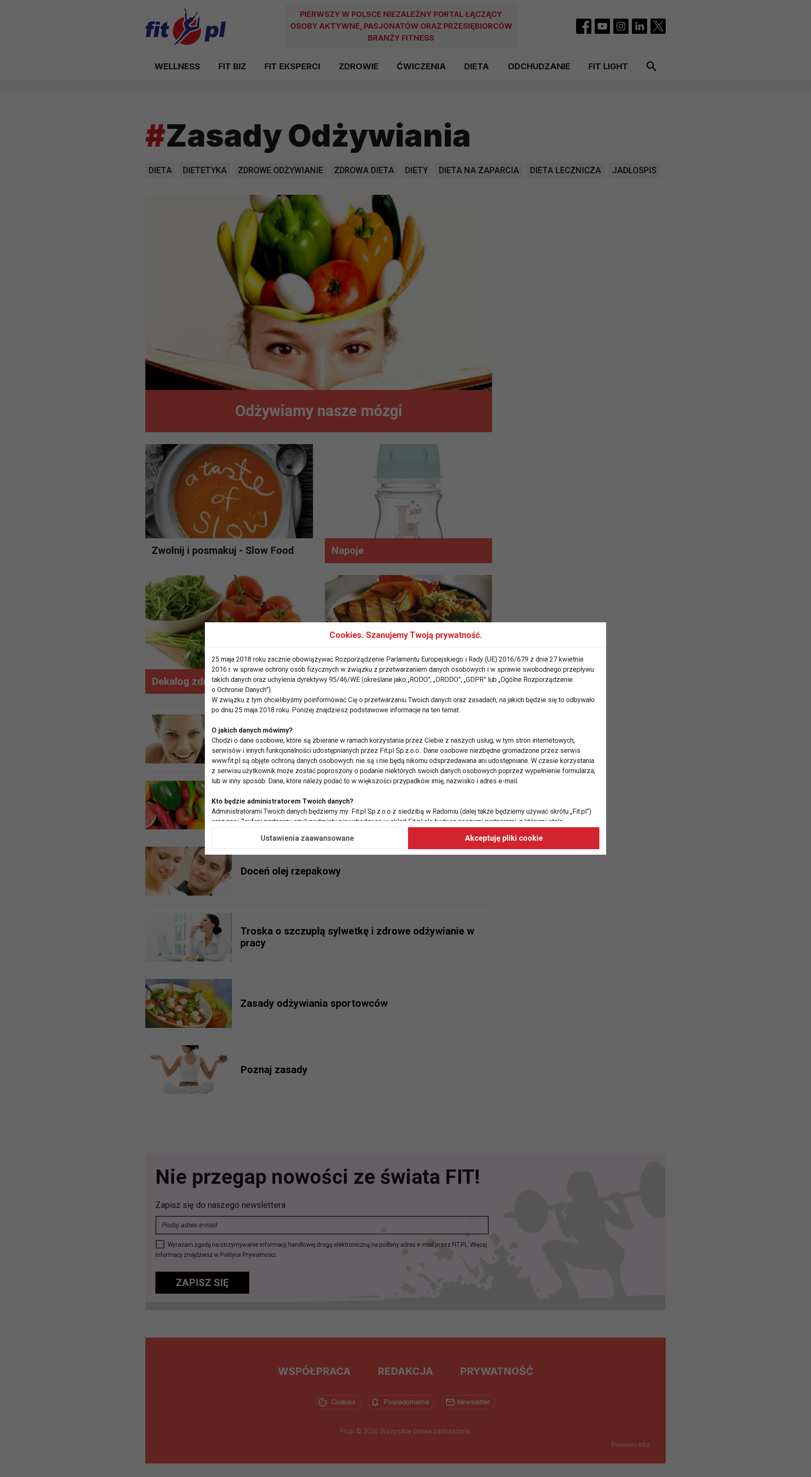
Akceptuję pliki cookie (504, 838)
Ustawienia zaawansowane (307, 838)
